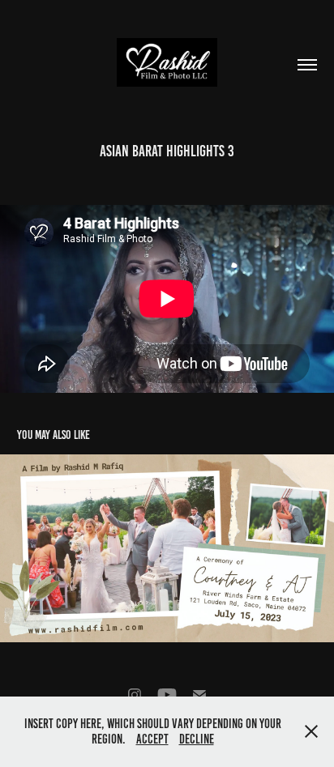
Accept (152, 739)
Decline (196, 739)
